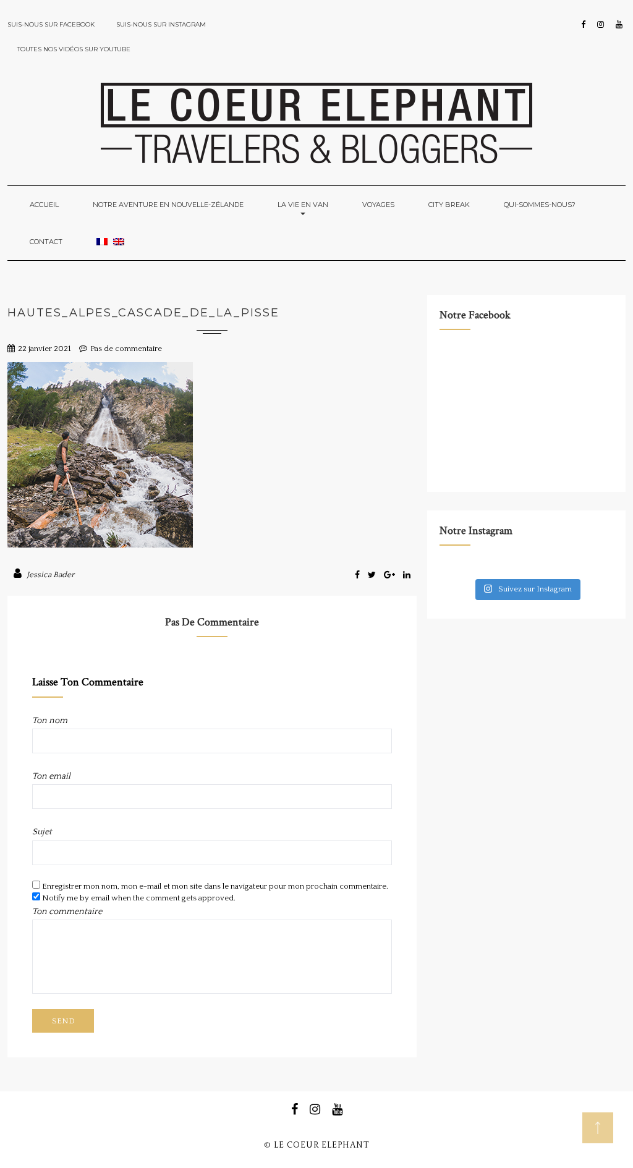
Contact (46, 241)
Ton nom (49, 721)
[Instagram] (600, 24)
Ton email (51, 776)
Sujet (42, 832)
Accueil (44, 204)
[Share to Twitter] (373, 575)
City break (449, 204)
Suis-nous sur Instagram (161, 24)
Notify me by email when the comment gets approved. (138, 898)
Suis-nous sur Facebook (51, 24)
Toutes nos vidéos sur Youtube (73, 49)
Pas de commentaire (126, 348)
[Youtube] (619, 24)
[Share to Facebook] (358, 575)
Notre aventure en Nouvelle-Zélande (168, 204)
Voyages (378, 204)
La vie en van (303, 204)
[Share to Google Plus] (390, 575)
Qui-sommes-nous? (540, 204)
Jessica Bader (50, 574)
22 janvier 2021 (44, 348)
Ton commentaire (67, 911)
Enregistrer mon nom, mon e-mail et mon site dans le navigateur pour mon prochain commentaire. (215, 886)
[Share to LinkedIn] (406, 575)
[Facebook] (583, 24)
